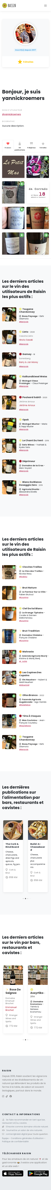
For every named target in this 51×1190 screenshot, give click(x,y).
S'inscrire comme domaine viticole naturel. (27, 1126)
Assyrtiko (37, 994)
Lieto (28, 331)
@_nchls (23, 661)
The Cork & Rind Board (12, 845)
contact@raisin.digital (16, 1134)
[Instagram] (3, 1096)
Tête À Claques (31, 716)
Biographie (8, 121)
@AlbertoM (24, 685)
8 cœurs (8, 148)
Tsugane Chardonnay (27, 310)
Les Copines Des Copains (30, 674)
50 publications (20, 149)
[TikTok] (7, 1096)
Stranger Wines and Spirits (12, 1018)
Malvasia (28, 651)
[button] (23, 898)
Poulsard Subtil (34, 397)
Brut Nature (29, 587)
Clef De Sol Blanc (32, 608)
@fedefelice (24, 705)
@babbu (23, 576)
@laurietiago (25, 725)
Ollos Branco (33, 695)
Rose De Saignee (13, 991)
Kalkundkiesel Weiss (34, 376)
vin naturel (32, 1159)
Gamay (28, 354)
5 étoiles (43, 148)
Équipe (5, 1138)
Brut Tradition (31, 630)
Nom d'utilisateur (12, 110)
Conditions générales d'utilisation (27, 1138)
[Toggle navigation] (45, 5)
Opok (25, 419)
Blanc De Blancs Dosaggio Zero (31, 483)
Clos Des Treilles (32, 567)
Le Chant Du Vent (35, 440)
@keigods (23, 322)
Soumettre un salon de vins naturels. (24, 1130)
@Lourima (23, 597)
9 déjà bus (31, 148)
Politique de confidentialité (15, 1141)
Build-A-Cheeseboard (37, 847)
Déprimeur (28, 461)
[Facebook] (10, 1096)
